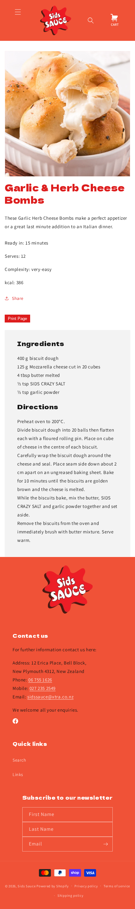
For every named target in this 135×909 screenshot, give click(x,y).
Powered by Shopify (52, 886)
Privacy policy (86, 886)
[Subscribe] (105, 844)
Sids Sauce (26, 886)
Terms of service (117, 886)
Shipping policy (70, 895)
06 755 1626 (40, 680)
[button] (18, 20)
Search (19, 760)
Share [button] (18, 298)
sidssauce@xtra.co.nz (50, 697)
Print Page (17, 318)
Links (18, 774)
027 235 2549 (43, 688)
